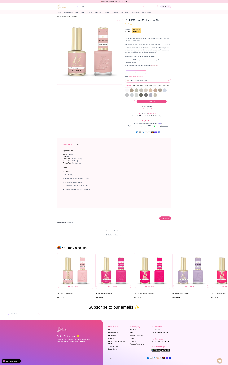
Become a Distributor (136, 335)
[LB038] (141, 90)
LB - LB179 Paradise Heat (103, 293)
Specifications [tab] (67, 145)
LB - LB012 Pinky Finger (64, 293)
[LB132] (141, 95)
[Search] (80, 6)
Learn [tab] (77, 145)
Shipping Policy (113, 332)
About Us (133, 330)
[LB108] (136, 95)
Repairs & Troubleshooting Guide (116, 342)
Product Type (128, 69)
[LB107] (132, 95)
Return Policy (112, 335)
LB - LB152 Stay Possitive (180, 293)
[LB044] (160, 90)
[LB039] (146, 90)
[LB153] (150, 95)
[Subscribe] (38, 313)
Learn (132, 338)
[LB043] (155, 90)
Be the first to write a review (114, 235)
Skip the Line (155, 330)
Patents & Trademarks (137, 344)
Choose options (73, 286)
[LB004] (127, 90)
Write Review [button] (165, 218)
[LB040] (150, 90)
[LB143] (146, 95)
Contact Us (133, 341)
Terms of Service (113, 346)
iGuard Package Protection (160, 332)
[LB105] (165, 90)
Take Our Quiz (147, 109)
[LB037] (136, 90)
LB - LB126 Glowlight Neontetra (144, 293)
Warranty (111, 338)
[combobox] (110, 6)
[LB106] (127, 95)
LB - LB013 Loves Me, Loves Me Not (69, 16)
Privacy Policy (112, 349)
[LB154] (155, 95)
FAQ (109, 330)
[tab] (61, 223)
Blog (131, 332)
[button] (165, 6)
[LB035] (132, 90)
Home (58, 16)
